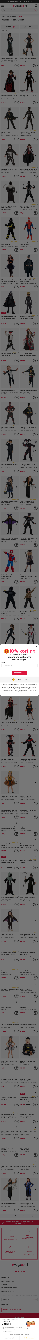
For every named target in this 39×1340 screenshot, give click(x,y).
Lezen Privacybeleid (7, 1331)
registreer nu (19, 673)
